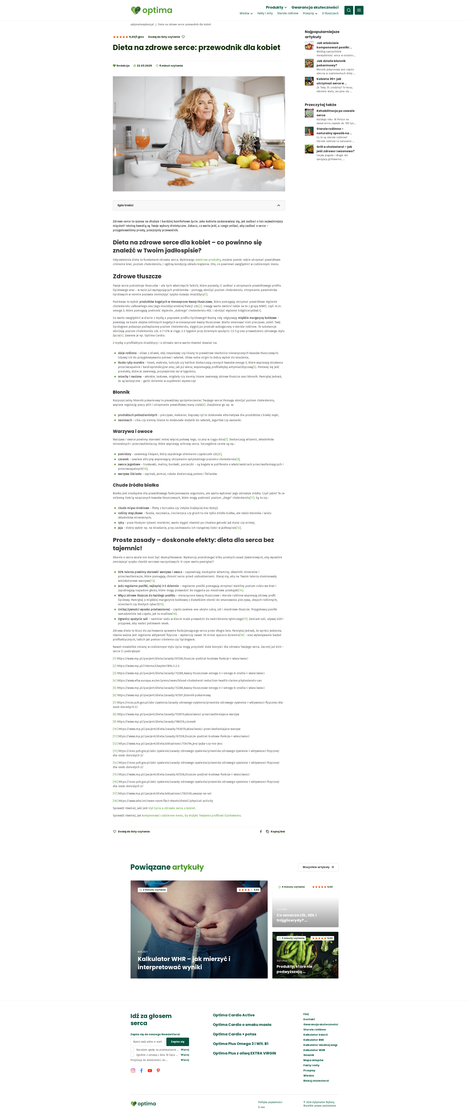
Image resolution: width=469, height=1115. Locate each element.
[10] (144, 468)
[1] (206, 294)
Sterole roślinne (287, 13)
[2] (200, 306)
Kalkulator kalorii (315, 1035)
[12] (238, 528)
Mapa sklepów (313, 1060)
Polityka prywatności (270, 1102)
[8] (219, 454)
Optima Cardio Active (234, 1015)
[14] (240, 590)
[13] (152, 581)
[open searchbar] (348, 10)
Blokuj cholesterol (316, 1081)
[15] (161, 604)
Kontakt (309, 1019)
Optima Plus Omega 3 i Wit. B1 (240, 1043)
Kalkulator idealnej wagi (320, 1045)
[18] (241, 635)
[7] (226, 439)
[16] (174, 614)
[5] (254, 367)
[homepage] (151, 10)
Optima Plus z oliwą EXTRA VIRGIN (244, 1053)
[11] (252, 497)
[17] (245, 619)
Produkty (274, 7)
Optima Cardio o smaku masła (242, 1024)
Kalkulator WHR (314, 1050)
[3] (259, 310)
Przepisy (308, 13)
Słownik (308, 1055)
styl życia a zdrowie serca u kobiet (171, 808)
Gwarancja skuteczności (315, 7)
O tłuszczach (330, 13)
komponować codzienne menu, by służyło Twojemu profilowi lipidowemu (191, 815)
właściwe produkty (208, 259)
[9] (237, 459)
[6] (204, 405)
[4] (121, 335)
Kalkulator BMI (313, 1040)
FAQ (306, 1014)
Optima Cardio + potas (234, 1034)
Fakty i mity (265, 13)
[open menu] (359, 10)
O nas (261, 1107)
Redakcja (123, 65)
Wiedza (244, 13)
